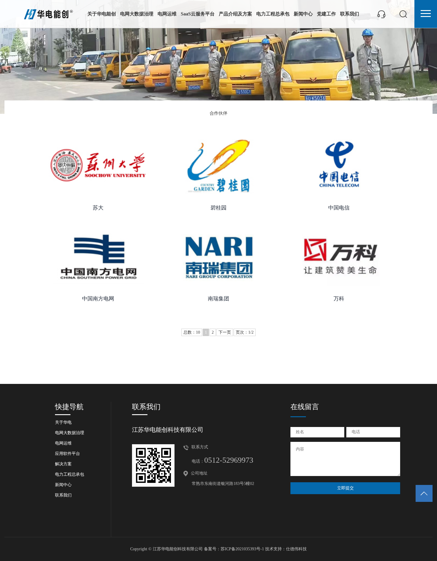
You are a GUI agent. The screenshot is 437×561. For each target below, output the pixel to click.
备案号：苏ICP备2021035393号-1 (234, 549)
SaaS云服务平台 (198, 13)
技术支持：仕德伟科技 (286, 549)
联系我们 (349, 13)
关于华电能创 (101, 13)
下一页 (224, 332)
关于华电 (63, 422)
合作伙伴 (218, 113)
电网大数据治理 (136, 13)
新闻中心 (303, 13)
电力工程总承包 (273, 13)
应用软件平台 (67, 453)
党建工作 (326, 13)
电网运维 (167, 13)
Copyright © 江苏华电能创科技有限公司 (166, 549)
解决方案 (63, 464)
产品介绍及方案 (235, 13)
